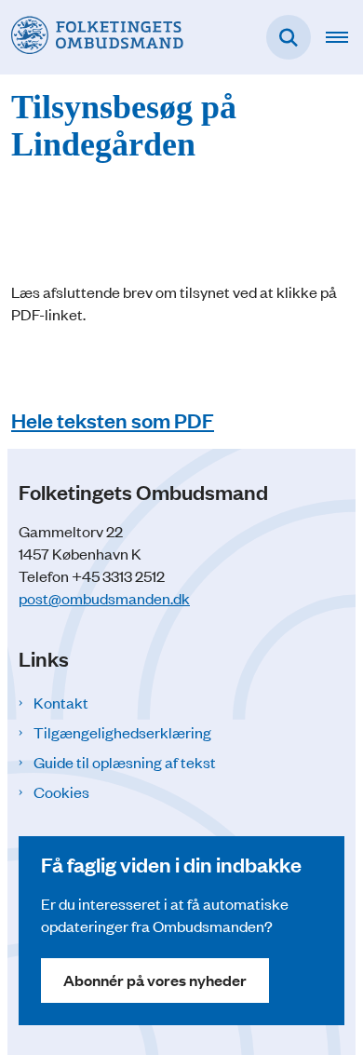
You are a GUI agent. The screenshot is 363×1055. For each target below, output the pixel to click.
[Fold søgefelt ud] (288, 37)
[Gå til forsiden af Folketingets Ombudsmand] (91, 37)
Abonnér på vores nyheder (155, 980)
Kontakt (61, 702)
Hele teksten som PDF (112, 419)
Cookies (61, 791)
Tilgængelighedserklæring (122, 732)
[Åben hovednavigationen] (344, 37)
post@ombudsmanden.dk (104, 598)
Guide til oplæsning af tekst (125, 761)
